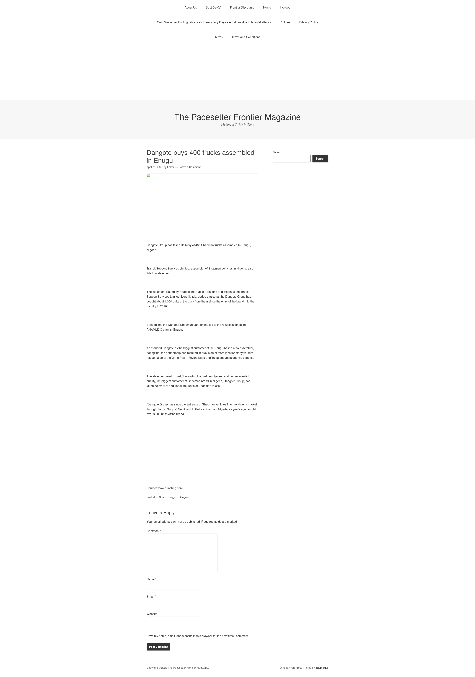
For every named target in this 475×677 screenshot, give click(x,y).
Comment (154, 531)
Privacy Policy (308, 22)
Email (151, 596)
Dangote (184, 497)
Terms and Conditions (246, 37)
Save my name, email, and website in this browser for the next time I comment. (198, 636)
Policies (285, 22)
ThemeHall (322, 667)
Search (277, 152)
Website (152, 614)
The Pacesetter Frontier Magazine (237, 116)
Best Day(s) (213, 7)
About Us (191, 7)
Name (151, 579)
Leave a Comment (190, 167)
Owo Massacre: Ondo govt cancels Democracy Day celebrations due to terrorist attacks (214, 22)
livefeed (285, 7)
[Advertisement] (237, 72)
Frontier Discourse (242, 7)
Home (267, 7)
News (162, 497)
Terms (219, 37)
